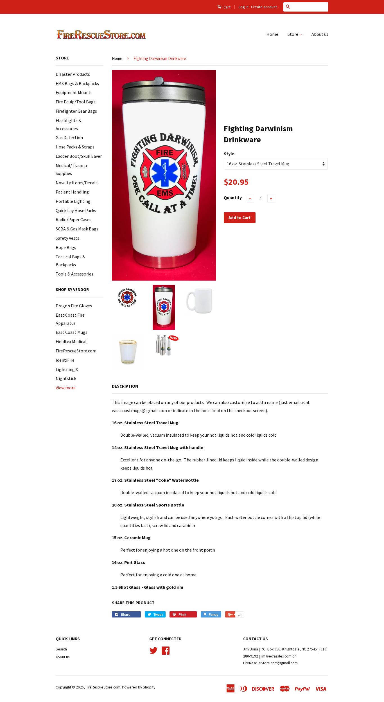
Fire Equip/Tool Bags (76, 102)
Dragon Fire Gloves (74, 305)
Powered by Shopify (138, 687)
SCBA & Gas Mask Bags (77, 229)
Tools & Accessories (74, 274)
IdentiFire (65, 360)
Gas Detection (69, 137)
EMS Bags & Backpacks (77, 83)
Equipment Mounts (74, 92)
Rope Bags (66, 247)
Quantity (233, 197)
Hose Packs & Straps (75, 147)
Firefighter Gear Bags (76, 111)
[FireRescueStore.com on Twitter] (153, 650)
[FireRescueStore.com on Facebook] (165, 650)
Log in (244, 6)
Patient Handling (72, 192)
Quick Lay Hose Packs (76, 210)
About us (319, 34)
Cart (227, 7)
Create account (264, 6)
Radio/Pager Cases (73, 219)
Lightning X (67, 369)
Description (125, 386)
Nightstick (66, 378)
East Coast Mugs (71, 332)
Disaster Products (73, 74)
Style (229, 153)
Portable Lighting (73, 201)
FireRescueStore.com (76, 351)
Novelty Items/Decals (77, 182)
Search (61, 649)
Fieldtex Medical (71, 341)
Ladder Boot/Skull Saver (79, 156)
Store (293, 34)
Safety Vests (67, 238)
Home (272, 34)
